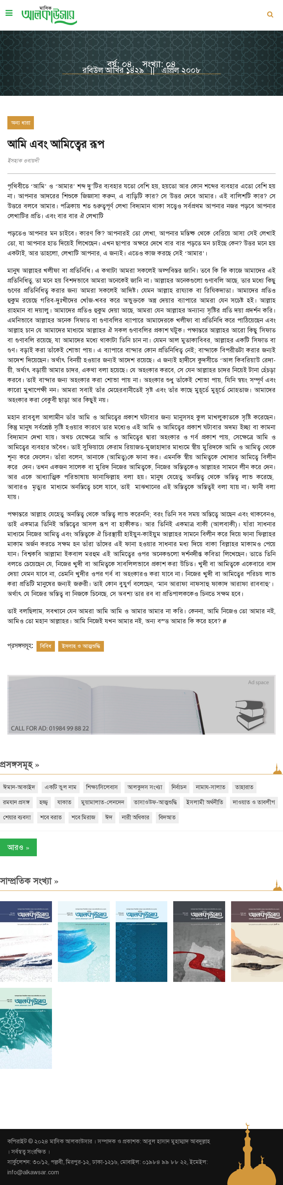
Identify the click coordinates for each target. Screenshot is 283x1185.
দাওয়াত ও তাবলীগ (254, 802)
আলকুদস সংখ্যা (144, 787)
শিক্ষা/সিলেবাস (102, 787)
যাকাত (64, 802)
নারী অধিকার (135, 817)
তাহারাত (244, 787)
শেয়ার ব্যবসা (17, 817)
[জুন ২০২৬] (142, 980)
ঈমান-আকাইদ (19, 787)
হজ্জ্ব (43, 802)
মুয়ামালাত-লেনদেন (102, 802)
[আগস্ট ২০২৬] (26, 980)
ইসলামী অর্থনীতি (204, 802)
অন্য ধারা (20, 122)
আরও (18, 847)
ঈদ (108, 817)
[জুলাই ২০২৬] (84, 980)
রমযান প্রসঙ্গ (16, 802)
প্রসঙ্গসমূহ (19, 764)
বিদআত (167, 817)
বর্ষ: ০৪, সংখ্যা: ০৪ (141, 64)
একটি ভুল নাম (61, 787)
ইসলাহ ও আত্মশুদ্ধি (81, 646)
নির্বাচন (179, 787)
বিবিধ (45, 646)
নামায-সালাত (211, 787)
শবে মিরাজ (83, 817)
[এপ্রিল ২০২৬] (257, 980)
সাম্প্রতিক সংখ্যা (29, 880)
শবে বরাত (51, 817)
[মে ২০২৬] (199, 980)
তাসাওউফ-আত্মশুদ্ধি (155, 802)
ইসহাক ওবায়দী (23, 160)
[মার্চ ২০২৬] (26, 1067)
